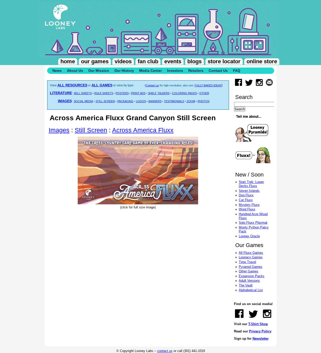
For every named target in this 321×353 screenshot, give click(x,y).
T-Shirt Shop (258, 324)
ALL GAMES (102, 85)
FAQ (236, 71)
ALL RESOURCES (72, 85)
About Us (75, 71)
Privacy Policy (260, 331)
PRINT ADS (138, 93)
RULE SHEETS (103, 93)
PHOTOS (203, 101)
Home (67, 61)
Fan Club (148, 61)
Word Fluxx (247, 209)
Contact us (152, 85)
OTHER (204, 93)
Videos (123, 61)
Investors (175, 71)
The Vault (246, 285)
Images (59, 130)
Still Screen (91, 130)
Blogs (194, 61)
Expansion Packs (251, 276)
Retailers (195, 71)
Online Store (262, 61)
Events (172, 61)
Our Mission (98, 71)
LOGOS (141, 101)
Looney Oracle (249, 236)
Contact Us (218, 71)
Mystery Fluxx (249, 205)
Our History (124, 71)
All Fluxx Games (251, 253)
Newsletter (261, 338)
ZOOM (191, 101)
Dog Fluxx (246, 195)
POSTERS (122, 93)
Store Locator (224, 61)
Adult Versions (249, 280)
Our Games (95, 61)
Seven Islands (249, 191)
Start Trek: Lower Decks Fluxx (251, 184)
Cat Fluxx (246, 200)
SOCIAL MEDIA (83, 101)
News (57, 71)
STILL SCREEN (105, 101)
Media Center (150, 71)
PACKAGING (125, 101)
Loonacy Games (251, 257)
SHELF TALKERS (159, 93)
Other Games (248, 271)
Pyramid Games (250, 267)
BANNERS (155, 101)
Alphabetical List (251, 290)
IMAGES (65, 101)
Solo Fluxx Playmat (253, 222)
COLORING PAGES (184, 93)
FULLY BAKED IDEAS (208, 85)
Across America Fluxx (143, 130)
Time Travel (247, 262)
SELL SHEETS (83, 93)
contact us (165, 351)
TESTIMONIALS (174, 101)
